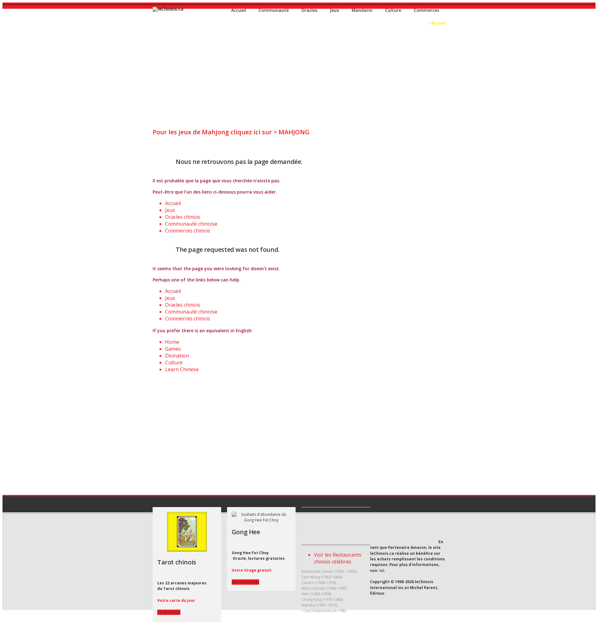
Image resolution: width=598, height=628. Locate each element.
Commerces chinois (187, 230)
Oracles (309, 10)
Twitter (413, 529)
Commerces (426, 10)
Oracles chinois (182, 216)
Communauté (274, 10)
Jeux (334, 10)
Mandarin (362, 10)
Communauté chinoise (191, 223)
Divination (177, 355)
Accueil (238, 10)
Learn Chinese (182, 369)
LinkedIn (436, 529)
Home (172, 341)
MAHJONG (294, 132)
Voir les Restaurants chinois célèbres (337, 558)
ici (382, 570)
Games (173, 348)
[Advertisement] (299, 73)
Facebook (424, 529)
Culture (393, 10)
